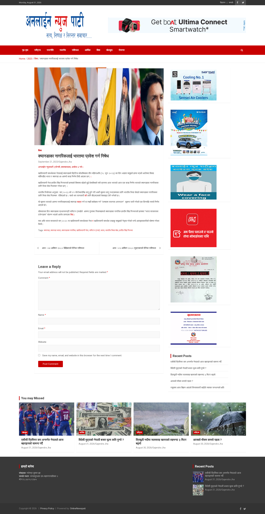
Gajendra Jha (65, 162)
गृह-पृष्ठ (25, 50)
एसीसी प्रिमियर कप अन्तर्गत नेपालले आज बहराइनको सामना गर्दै (196, 361)
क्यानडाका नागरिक (69, 230)
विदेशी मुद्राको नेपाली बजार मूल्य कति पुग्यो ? (188, 368)
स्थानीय (63, 50)
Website (42, 342)
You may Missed (32, 398)
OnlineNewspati (78, 508)
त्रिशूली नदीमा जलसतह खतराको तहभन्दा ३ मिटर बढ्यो (193, 374)
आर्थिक (87, 50)
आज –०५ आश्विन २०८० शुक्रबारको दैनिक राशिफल (134, 248)
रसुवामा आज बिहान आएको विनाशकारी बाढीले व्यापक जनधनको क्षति (197, 387)
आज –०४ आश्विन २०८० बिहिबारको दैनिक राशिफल (63, 248)
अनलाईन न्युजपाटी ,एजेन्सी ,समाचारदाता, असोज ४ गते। (61, 167)
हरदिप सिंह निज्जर (126, 230)
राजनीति (50, 50)
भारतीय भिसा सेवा (111, 230)
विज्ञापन (222, 2)
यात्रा (79, 201)
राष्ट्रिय (37, 50)
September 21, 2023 (48, 162)
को (85, 195)
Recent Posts (204, 466)
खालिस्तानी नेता (82, 230)
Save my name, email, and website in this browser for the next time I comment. (82, 355)
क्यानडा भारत (56, 230)
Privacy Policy (47, 508)
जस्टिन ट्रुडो (94, 230)
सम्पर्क (231, 2)
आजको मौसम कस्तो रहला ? (182, 381)
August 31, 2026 (29, 447)
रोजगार (122, 50)
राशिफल (75, 50)
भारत (102, 230)
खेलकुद (109, 50)
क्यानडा (47, 230)
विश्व (98, 50)
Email (41, 328)
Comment (44, 278)
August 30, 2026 (144, 447)
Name (42, 315)
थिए (71, 214)
